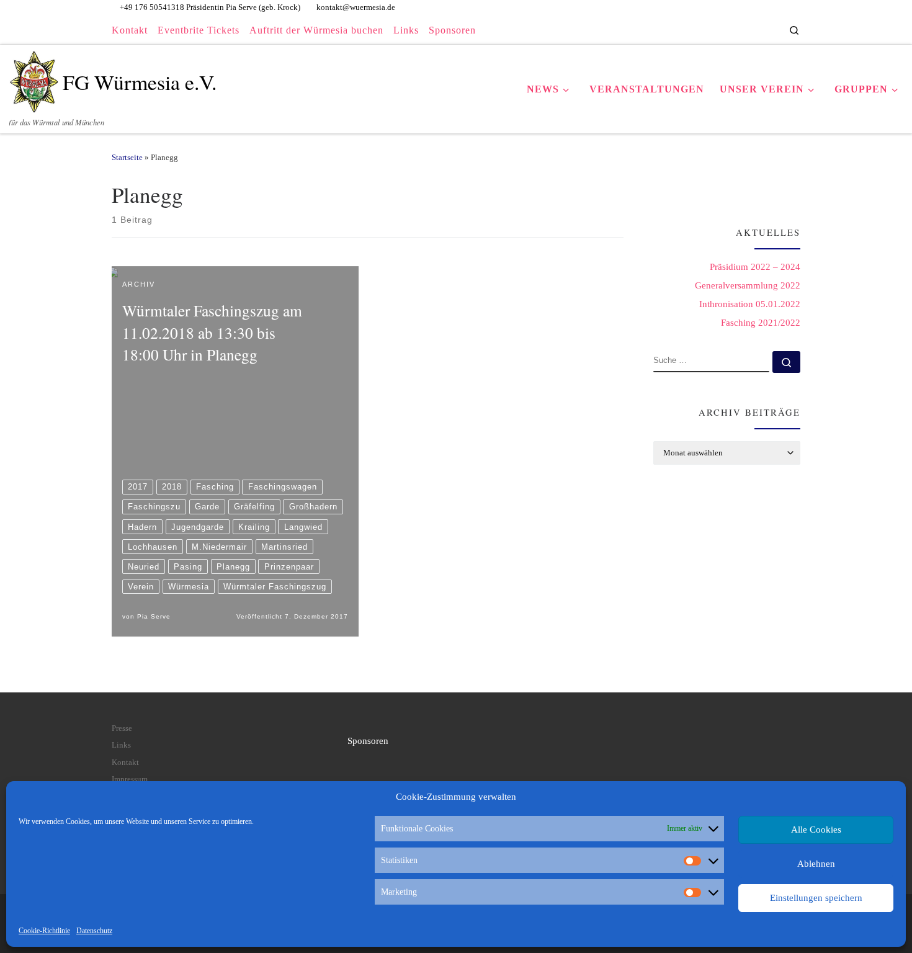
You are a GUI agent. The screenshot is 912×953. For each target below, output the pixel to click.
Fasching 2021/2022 (760, 323)
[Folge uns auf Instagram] (751, 30)
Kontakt (125, 762)
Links (121, 745)
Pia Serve (154, 616)
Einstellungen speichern (816, 898)
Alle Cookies (816, 829)
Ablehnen (816, 864)
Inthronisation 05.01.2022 (749, 304)
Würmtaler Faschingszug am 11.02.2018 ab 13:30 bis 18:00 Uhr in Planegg (212, 332)
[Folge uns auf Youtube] (765, 30)
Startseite (127, 157)
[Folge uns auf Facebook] (736, 30)
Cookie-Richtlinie (44, 930)
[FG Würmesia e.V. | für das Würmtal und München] (33, 78)
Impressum (130, 779)
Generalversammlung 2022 (747, 285)
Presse (122, 728)
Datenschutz (94, 930)
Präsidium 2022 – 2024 (755, 267)
